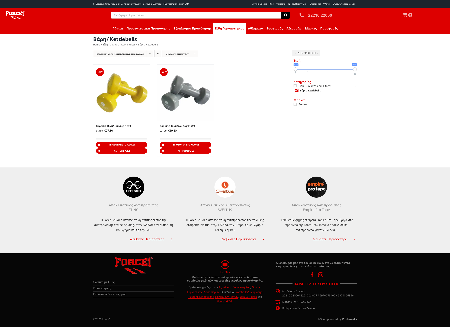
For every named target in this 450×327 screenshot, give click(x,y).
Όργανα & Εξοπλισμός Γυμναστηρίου (160, 3)
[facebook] (312, 274)
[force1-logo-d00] (133, 258)
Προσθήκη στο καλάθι (122, 144)
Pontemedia (349, 319)
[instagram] (320, 274)
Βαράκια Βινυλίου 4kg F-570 (113, 126)
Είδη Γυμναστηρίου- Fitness (119, 44)
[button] (133, 239)
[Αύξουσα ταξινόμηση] (157, 53)
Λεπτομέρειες (122, 150)
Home (96, 44)
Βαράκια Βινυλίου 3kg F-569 (177, 126)
